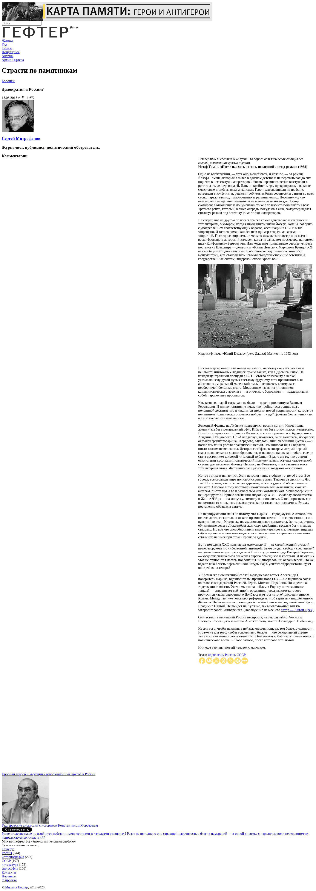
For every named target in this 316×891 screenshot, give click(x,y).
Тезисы (7, 48)
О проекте (9, 880)
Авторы (7, 56)
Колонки (8, 81)
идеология (215, 655)
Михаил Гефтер (16, 887)
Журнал (7, 40)
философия (10, 868)
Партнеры (9, 876)
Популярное (11, 52)
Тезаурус (8, 849)
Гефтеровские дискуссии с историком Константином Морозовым (50, 825)
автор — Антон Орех (296, 610)
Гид (4, 44)
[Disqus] (158, 718)
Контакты (9, 872)
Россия (230, 655)
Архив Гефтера (13, 60)
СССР (241, 655)
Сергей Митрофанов (21, 138)
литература (10, 864)
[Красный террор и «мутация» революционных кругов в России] (25, 822)
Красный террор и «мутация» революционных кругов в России (48, 774)
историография (13, 857)
